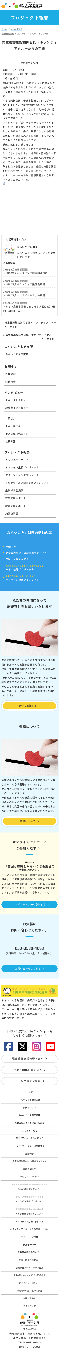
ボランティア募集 (29, 1236)
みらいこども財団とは (29, 1099)
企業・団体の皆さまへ (27, 1070)
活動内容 (11, 546)
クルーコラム (13, 426)
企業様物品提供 (14, 490)
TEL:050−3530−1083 (29, 1342)
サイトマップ (29, 1305)
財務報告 (10, 381)
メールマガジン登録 (28, 1081)
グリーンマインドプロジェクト (23, 475)
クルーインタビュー (16, 400)
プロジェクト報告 (17, 452)
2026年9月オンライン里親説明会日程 (26, 273)
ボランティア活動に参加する (29, 1221)
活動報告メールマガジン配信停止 (29, 1275)
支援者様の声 (29, 1244)
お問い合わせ (29, 1298)
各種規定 (10, 374)
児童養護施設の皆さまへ (28, 1058)
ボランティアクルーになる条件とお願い (29, 1229)
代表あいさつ (29, 1107)
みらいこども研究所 (18, 346)
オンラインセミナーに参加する (28, 904)
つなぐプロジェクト (17, 558)
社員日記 (10, 441)
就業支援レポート (15, 498)
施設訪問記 (11, 513)
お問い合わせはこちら (28, 968)
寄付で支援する (28, 705)
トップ (29, 1092)
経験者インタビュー (16, 407)
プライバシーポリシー (29, 1282)
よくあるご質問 (29, 1130)
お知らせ (24, 270)
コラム (9, 418)
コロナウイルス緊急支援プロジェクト (27, 482)
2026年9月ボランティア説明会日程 (25, 284)
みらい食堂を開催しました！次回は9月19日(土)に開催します (29, 309)
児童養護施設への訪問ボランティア (26, 552)
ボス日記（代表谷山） (18, 433)
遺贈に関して (29, 1168)
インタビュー (13, 392)
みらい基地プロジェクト (25, 567)
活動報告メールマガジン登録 (29, 1267)
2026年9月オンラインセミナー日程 (25, 295)
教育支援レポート (15, 506)
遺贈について (28, 821)
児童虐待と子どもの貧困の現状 (29, 1122)
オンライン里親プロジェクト (22, 467)
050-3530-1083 (29, 947)
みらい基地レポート (16, 459)
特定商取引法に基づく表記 (29, 1290)
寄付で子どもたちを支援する (29, 1138)
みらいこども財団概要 (29, 1115)
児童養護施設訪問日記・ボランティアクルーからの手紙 (30, 325)
